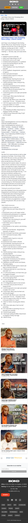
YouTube (12, 4)
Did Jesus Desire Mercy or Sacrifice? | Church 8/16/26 (8, 349)
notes (20, 51)
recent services (13, 154)
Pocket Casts (14, 132)
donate (3, 139)
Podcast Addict (5, 132)
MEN (15, 505)
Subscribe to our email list (14, 465)
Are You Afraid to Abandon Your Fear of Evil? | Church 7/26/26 (9, 426)
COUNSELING (22, 505)
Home (2, 15)
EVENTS (17, 508)
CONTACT (17, 515)
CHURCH (4, 508)
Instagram (18, 4)
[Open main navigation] (2, 11)
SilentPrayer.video (15, 146)
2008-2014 (19, 142)
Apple (9, 130)
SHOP (21, 7)
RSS (3, 134)
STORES (3, 515)
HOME (3, 505)
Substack (22, 132)
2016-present (11, 142)
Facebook (15, 4)
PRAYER (11, 508)
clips (15, 51)
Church (3, 323)
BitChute (3, 128)
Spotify (14, 130)
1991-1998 (11, 144)
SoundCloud (4, 147)
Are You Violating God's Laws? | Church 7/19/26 (13, 450)
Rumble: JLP (15, 127)
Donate (5, 495)
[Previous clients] (1, 458)
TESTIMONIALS (13, 512)
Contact (21, 137)
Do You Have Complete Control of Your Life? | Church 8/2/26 (9, 400)
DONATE (7, 7)
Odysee (23, 128)
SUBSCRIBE (14, 7)
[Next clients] (26, 458)
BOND (21, 127)
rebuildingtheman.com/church (9, 137)
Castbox (20, 130)
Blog (6, 15)
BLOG (21, 512)
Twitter (17, 128)
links (12, 51)
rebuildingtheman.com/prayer (9, 149)
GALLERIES (4, 512)
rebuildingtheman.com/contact (13, 140)
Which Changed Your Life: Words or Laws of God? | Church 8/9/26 (9, 375)
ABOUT (9, 505)
